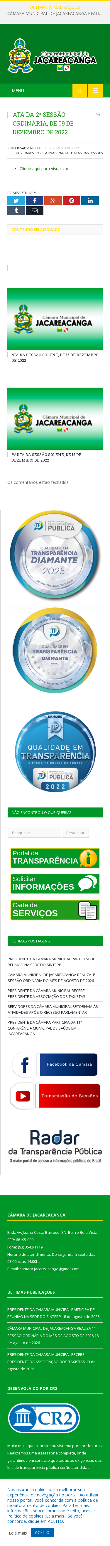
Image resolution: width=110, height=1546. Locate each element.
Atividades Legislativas (36, 153)
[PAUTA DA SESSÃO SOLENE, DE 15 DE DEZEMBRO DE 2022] (55, 419)
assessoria (48, 1453)
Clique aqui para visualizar (44, 168)
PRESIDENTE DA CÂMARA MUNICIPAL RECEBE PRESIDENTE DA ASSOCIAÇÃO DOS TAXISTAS (46, 993)
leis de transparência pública (33, 1467)
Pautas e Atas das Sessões (80, 153)
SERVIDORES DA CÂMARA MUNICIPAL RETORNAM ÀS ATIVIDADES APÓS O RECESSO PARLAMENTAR (53, 1009)
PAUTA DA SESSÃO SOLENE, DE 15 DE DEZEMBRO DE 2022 (46, 457)
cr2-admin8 (24, 148)
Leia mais (55, 1516)
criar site (43, 1445)
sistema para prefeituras (79, 1445)
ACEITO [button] (42, 1532)
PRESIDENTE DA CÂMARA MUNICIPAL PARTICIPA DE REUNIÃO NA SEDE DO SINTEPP (51, 961)
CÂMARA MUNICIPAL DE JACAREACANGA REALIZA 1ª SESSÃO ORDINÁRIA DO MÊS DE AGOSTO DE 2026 (56, 13)
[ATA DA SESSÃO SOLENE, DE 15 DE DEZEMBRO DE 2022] (55, 319)
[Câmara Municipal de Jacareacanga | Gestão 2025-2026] (55, 54)
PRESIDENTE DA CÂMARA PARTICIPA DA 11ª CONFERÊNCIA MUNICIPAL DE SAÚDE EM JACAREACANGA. (45, 1028)
